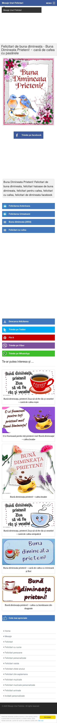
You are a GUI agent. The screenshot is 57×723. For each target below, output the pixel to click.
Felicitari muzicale (13, 679)
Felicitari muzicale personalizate (19, 684)
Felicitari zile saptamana (16, 674)
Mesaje (8, 636)
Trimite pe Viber (16, 345)
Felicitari (8, 641)
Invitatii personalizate (14, 695)
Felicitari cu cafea (17, 230)
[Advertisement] (28, 24)
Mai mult (40, 721)
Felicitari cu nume (12, 647)
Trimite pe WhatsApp (19, 353)
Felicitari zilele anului (14, 668)
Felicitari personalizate (15, 657)
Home (7, 630)
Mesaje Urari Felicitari (12, 2)
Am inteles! (47, 717)
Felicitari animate (12, 690)
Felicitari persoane (13, 652)
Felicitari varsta (11, 663)
